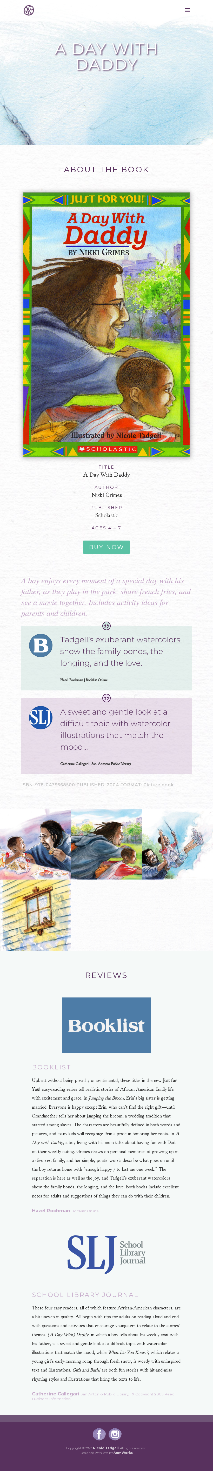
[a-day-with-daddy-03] (106, 879)
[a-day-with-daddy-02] (177, 879)
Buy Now (106, 547)
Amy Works (123, 1453)
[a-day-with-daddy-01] (35, 950)
